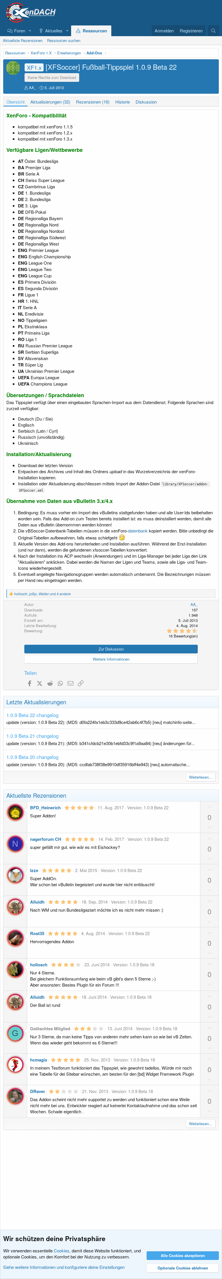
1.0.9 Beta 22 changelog (32, 714)
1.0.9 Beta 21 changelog (32, 735)
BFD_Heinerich (45, 807)
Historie (122, 102)
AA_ (32, 87)
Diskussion (146, 102)
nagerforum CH (45, 839)
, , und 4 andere (42, 593)
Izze (34, 870)
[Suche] (213, 30)
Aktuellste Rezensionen (22, 40)
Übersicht (15, 102)
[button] (30, 30)
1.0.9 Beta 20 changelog (32, 756)
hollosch (38, 964)
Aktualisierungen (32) (50, 102)
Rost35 (37, 933)
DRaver (37, 1091)
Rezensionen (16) (93, 102)
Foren (19, 30)
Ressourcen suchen (63, 40)
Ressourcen (95, 30)
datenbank (138, 531)
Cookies (61, 1250)
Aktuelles (53, 30)
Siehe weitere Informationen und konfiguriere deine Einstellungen (64, 1267)
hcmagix (38, 1060)
